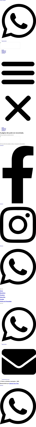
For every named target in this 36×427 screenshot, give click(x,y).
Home (1, 291)
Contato (2, 299)
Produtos (2, 295)
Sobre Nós (2, 297)
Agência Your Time (14, 383)
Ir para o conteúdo (3, 0)
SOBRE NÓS (4, 52)
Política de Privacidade (6, 301)
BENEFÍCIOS (4, 50)
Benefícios (2, 293)
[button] (18, 90)
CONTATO (3, 53)
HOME (3, 127)
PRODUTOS (4, 51)
